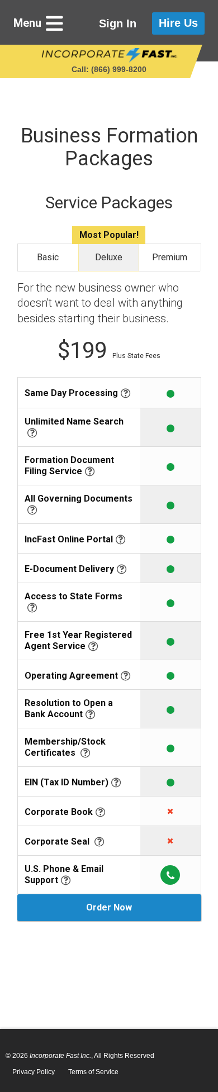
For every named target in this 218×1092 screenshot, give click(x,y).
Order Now (109, 907)
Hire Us (178, 23)
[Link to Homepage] (109, 55)
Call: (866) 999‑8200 (109, 69)
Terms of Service (93, 1072)
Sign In (117, 23)
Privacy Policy (33, 1072)
